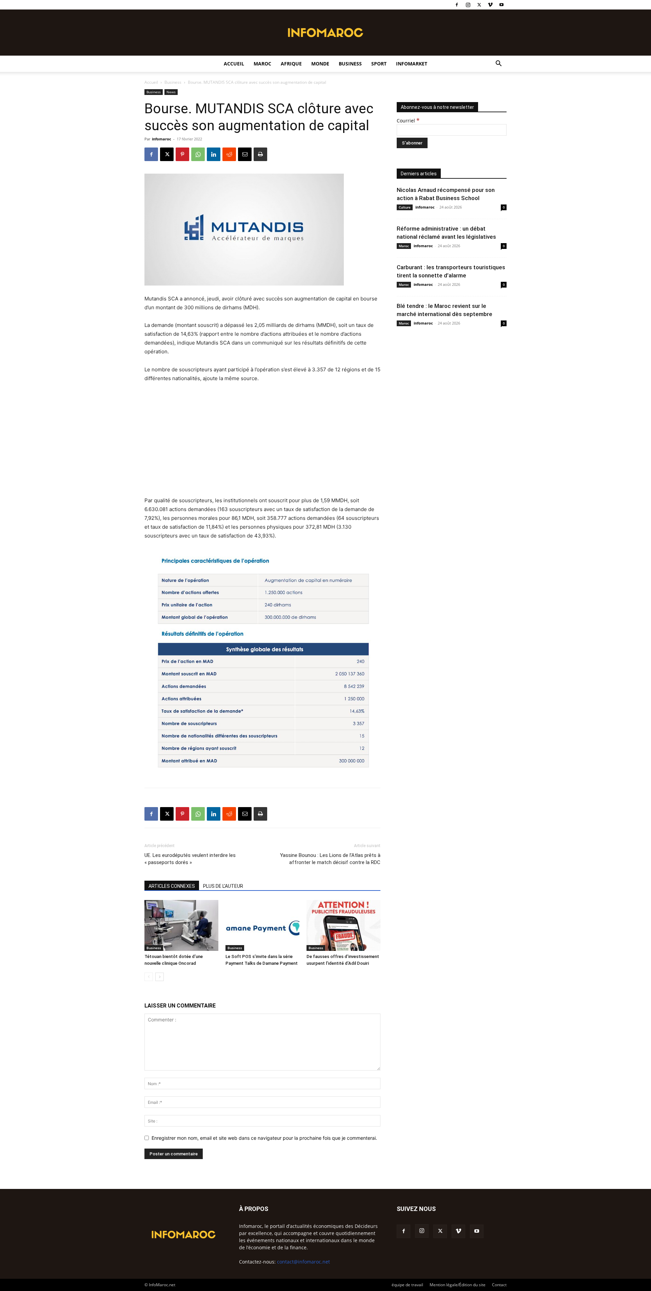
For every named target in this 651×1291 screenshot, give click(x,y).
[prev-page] (148, 977)
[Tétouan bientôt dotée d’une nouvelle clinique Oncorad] (181, 925)
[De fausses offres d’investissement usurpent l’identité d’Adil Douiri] (343, 925)
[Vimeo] (490, 4)
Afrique (291, 63)
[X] (479, 4)
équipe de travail (407, 1285)
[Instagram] (468, 4)
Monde (320, 63)
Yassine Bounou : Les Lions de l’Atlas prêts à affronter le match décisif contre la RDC (330, 858)
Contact (499, 1285)
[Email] (245, 154)
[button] (498, 64)
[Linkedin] (213, 154)
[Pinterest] (182, 154)
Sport (379, 63)
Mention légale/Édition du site (458, 1285)
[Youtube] (501, 4)
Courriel (408, 120)
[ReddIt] (229, 154)
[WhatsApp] (198, 154)
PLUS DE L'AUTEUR (223, 886)
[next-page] (159, 977)
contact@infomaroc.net (303, 1261)
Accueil (234, 63)
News (171, 92)
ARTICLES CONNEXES (172, 886)
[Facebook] (457, 4)
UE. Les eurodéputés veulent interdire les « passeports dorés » (190, 858)
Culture (405, 207)
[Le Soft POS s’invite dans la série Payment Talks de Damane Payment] (262, 925)
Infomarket (411, 63)
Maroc (262, 63)
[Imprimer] (260, 154)
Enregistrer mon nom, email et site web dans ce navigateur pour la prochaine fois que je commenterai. (264, 1138)
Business (350, 63)
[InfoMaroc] (325, 32)
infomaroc (161, 138)
